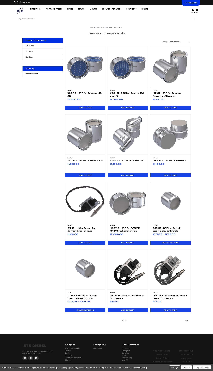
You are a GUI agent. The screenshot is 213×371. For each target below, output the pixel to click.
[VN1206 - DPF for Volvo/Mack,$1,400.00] (170, 135)
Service (68, 351)
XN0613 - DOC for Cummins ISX (126, 160)
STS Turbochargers (72, 348)
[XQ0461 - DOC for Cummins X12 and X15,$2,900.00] (128, 67)
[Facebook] (30, 358)
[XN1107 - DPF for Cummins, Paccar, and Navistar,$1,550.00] (170, 67)
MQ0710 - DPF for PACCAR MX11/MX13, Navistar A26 (125, 229)
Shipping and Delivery (162, 361)
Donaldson (126, 353)
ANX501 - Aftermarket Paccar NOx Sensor (127, 297)
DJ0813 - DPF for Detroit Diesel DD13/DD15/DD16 (167, 229)
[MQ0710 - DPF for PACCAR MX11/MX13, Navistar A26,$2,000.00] (128, 202)
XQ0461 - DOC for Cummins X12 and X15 (127, 94)
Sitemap (68, 360)
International (162, 354)
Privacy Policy (186, 354)
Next (187, 320)
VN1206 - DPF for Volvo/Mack (169, 160)
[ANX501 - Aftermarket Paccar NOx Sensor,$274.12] (128, 269)
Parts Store (97, 348)
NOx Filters (29, 57)
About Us (68, 355)
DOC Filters (29, 45)
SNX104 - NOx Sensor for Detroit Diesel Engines (81, 229)
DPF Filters (29, 51)
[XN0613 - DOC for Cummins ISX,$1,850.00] (128, 135)
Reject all (186, 367)
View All (125, 360)
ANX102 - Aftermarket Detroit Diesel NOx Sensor (170, 297)
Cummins (126, 348)
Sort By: (164, 42)
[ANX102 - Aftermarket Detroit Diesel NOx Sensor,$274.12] (170, 269)
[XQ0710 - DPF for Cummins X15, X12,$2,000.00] (85, 67)
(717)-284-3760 (23, 2)
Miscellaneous (186, 350)
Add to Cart (85, 108)
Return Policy (162, 358)
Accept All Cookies (202, 367)
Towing (68, 353)
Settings (174, 367)
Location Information (73, 358)
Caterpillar (126, 351)
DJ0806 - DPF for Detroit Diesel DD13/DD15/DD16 (82, 297)
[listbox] (179, 41)
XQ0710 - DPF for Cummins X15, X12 (84, 94)
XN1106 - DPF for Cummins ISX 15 (85, 160)
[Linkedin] (25, 358)
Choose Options (170, 243)
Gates (124, 355)
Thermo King (127, 358)
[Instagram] (36, 358)
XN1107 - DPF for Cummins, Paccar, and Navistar (167, 94)
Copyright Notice (162, 350)
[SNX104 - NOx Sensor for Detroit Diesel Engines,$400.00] (85, 202)
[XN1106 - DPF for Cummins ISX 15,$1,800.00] (85, 135)
